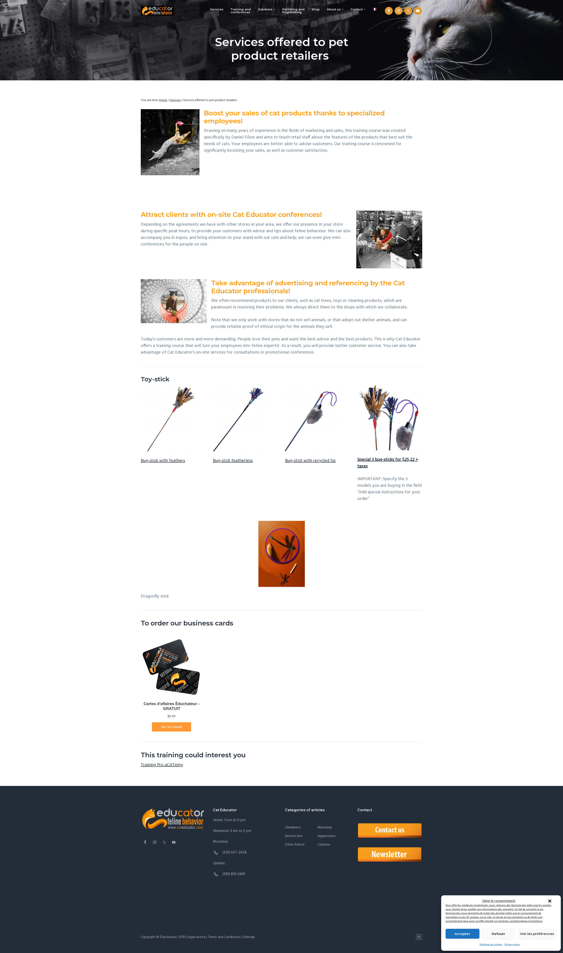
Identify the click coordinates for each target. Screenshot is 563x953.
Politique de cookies (491, 944)
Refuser (498, 934)
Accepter (462, 934)
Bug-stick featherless (233, 460)
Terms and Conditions (224, 937)
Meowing (325, 827)
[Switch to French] (374, 9)
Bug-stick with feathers (163, 460)
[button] (550, 901)
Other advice (295, 845)
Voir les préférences (537, 934)
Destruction (294, 836)
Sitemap (248, 937)
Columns (324, 845)
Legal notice (196, 937)
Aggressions (327, 836)
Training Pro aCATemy (162, 765)
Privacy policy (512, 944)
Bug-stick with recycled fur (310, 460)
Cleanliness (293, 827)
